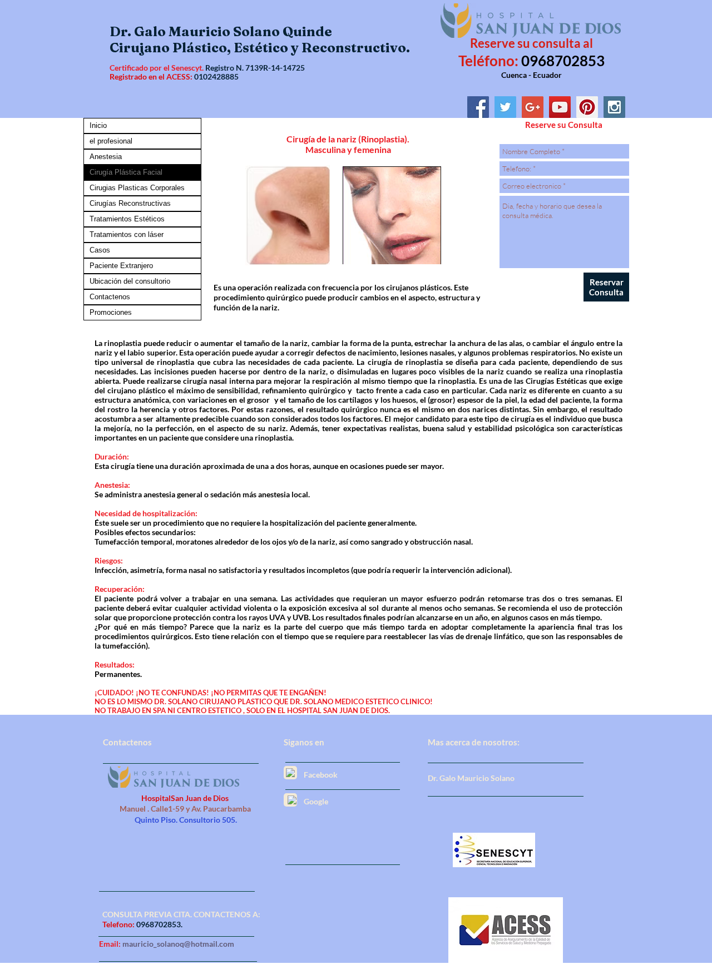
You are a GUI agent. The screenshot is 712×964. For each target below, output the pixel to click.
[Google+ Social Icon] (532, 107)
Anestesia (106, 156)
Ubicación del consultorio (130, 281)
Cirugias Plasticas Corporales (137, 188)
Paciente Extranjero (121, 265)
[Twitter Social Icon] (505, 107)
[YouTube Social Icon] (560, 107)
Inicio (98, 125)
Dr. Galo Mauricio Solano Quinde (221, 31)
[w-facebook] (290, 772)
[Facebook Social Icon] (478, 107)
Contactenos (110, 297)
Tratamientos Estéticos (127, 219)
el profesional (111, 141)
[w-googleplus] (292, 799)
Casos (100, 250)
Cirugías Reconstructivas (130, 203)
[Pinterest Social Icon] (587, 107)
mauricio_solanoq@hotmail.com (178, 943)
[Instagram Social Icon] (614, 107)
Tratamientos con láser (127, 234)
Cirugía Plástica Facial (126, 172)
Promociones (111, 312)
